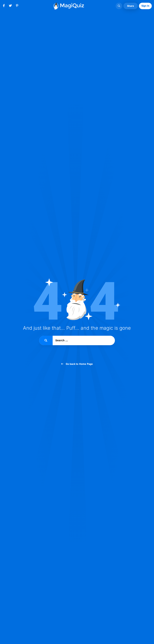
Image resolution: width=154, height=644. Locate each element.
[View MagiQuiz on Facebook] (3, 6)
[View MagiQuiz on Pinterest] (16, 6)
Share (130, 5)
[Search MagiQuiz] (119, 6)
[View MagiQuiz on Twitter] (10, 6)
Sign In (145, 5)
